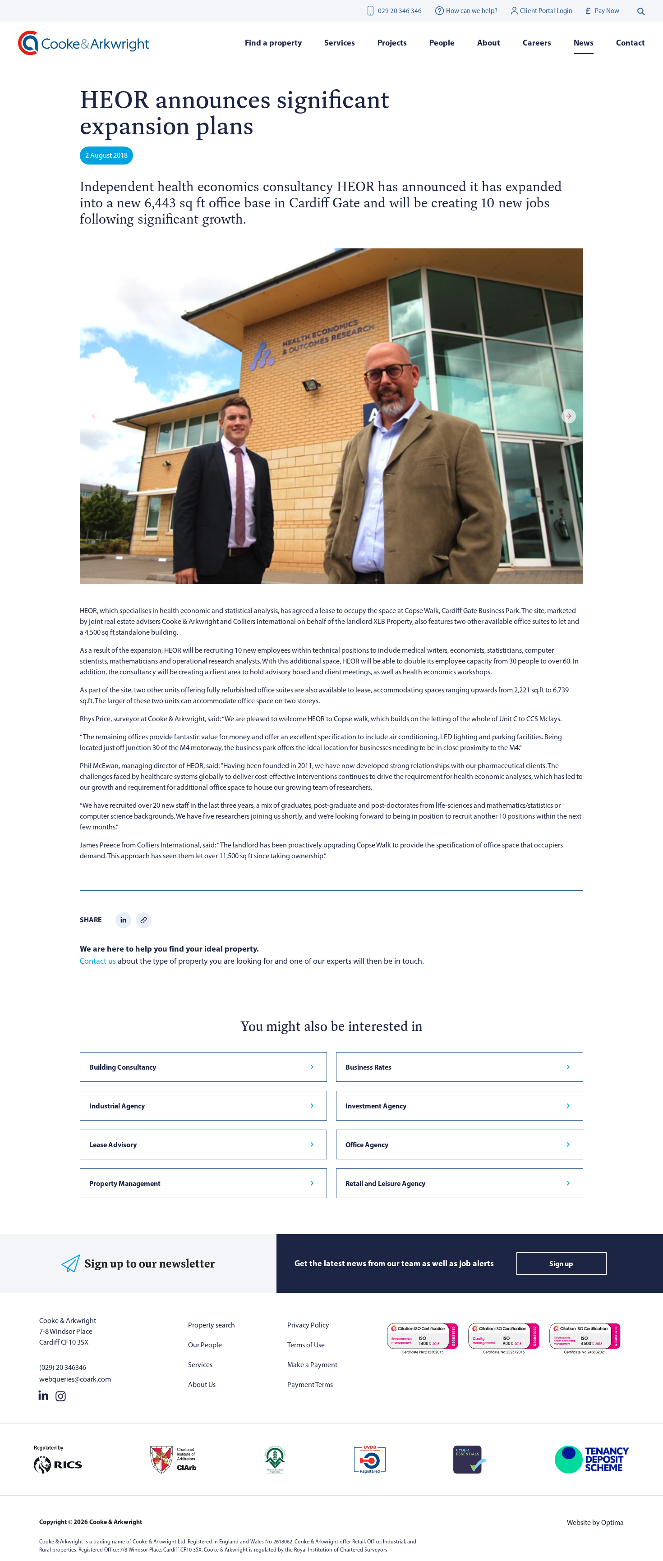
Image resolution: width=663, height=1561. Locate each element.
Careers (537, 42)
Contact (630, 42)
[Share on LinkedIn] (123, 919)
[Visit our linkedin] (43, 1394)
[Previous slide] (94, 416)
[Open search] (641, 10)
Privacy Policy (308, 1325)
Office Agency (366, 1144)
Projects (392, 42)
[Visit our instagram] (60, 1394)
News (584, 42)
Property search (211, 1325)
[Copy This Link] (144, 919)
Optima (612, 1522)
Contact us (98, 961)
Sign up (561, 1263)
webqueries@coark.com (75, 1379)
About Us (202, 1384)
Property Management (125, 1183)
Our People (205, 1345)
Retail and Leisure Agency (385, 1183)
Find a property (273, 42)
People (442, 42)
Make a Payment (312, 1364)
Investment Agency (375, 1105)
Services (200, 1364)
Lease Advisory (113, 1144)
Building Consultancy (122, 1066)
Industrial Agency (117, 1105)
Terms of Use (306, 1345)
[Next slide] (569, 416)
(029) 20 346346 (62, 1367)
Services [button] (339, 42)
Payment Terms (310, 1384)
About (488, 42)
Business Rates (368, 1066)
